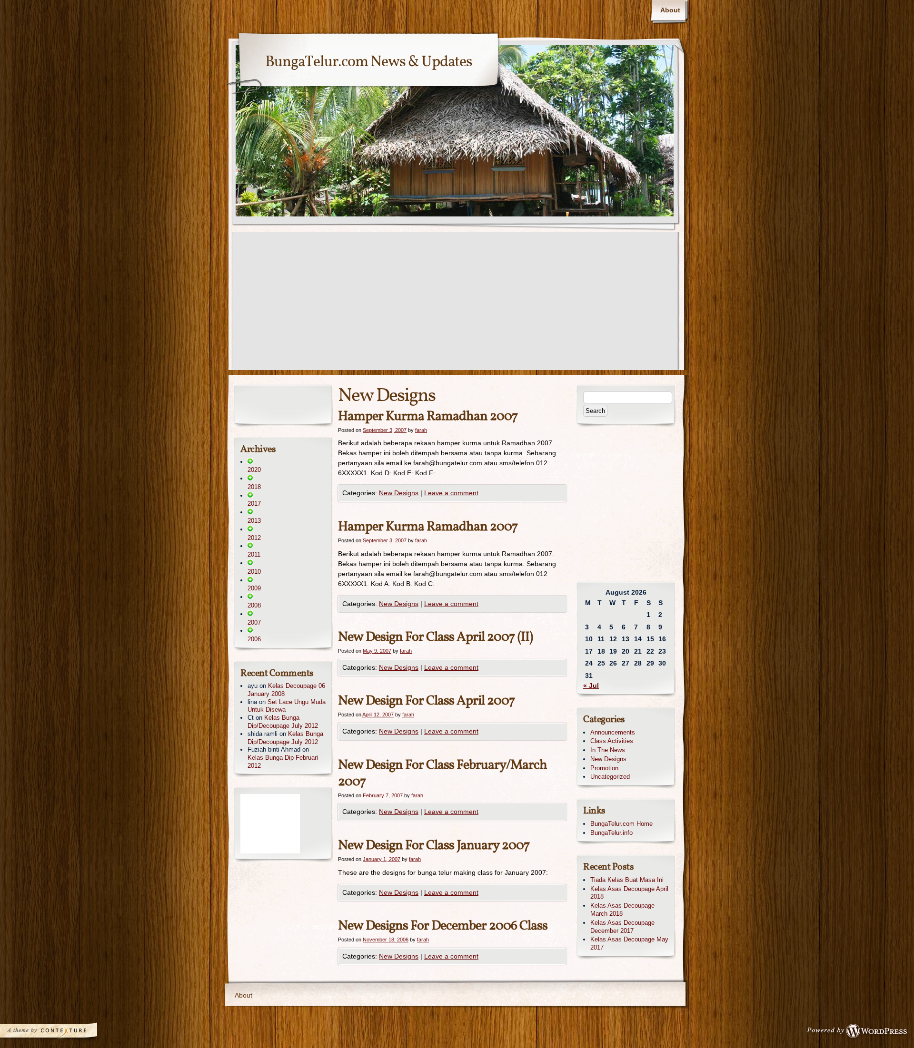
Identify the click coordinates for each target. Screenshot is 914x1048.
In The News (607, 750)
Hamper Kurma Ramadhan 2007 (428, 416)
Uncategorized (610, 776)
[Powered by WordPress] (859, 1032)
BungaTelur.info (611, 832)
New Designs (398, 493)
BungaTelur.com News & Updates (368, 62)
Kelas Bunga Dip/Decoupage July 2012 (283, 721)
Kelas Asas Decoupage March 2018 (622, 909)
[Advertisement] (457, 303)
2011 (254, 554)
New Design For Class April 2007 (426, 701)
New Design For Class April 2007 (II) (435, 637)
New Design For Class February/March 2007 (442, 773)
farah (421, 430)
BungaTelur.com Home (621, 823)
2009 (254, 588)
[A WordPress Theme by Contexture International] (61, 1032)
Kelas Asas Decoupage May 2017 (629, 943)
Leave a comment (451, 493)
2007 (254, 622)
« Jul (591, 685)
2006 (254, 639)
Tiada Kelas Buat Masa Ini (627, 879)
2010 (254, 571)
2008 (254, 605)
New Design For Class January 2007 (434, 845)
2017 (254, 503)
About (670, 10)
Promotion (604, 768)
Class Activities (611, 740)
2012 (254, 537)
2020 (254, 469)
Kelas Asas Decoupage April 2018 (629, 893)
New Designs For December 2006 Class (442, 926)
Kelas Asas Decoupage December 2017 (622, 926)
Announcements (612, 732)
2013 (254, 520)
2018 (254, 486)
